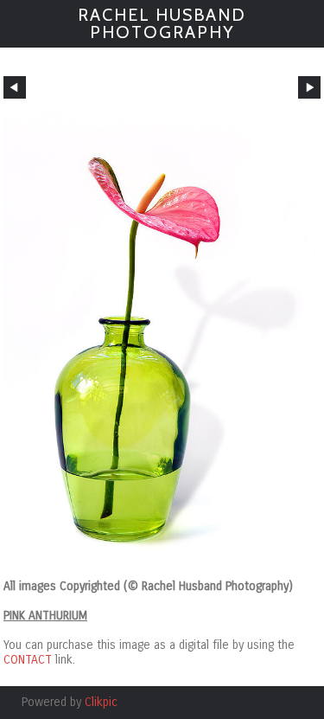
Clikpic (101, 702)
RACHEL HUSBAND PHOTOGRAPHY (162, 23)
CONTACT (27, 659)
